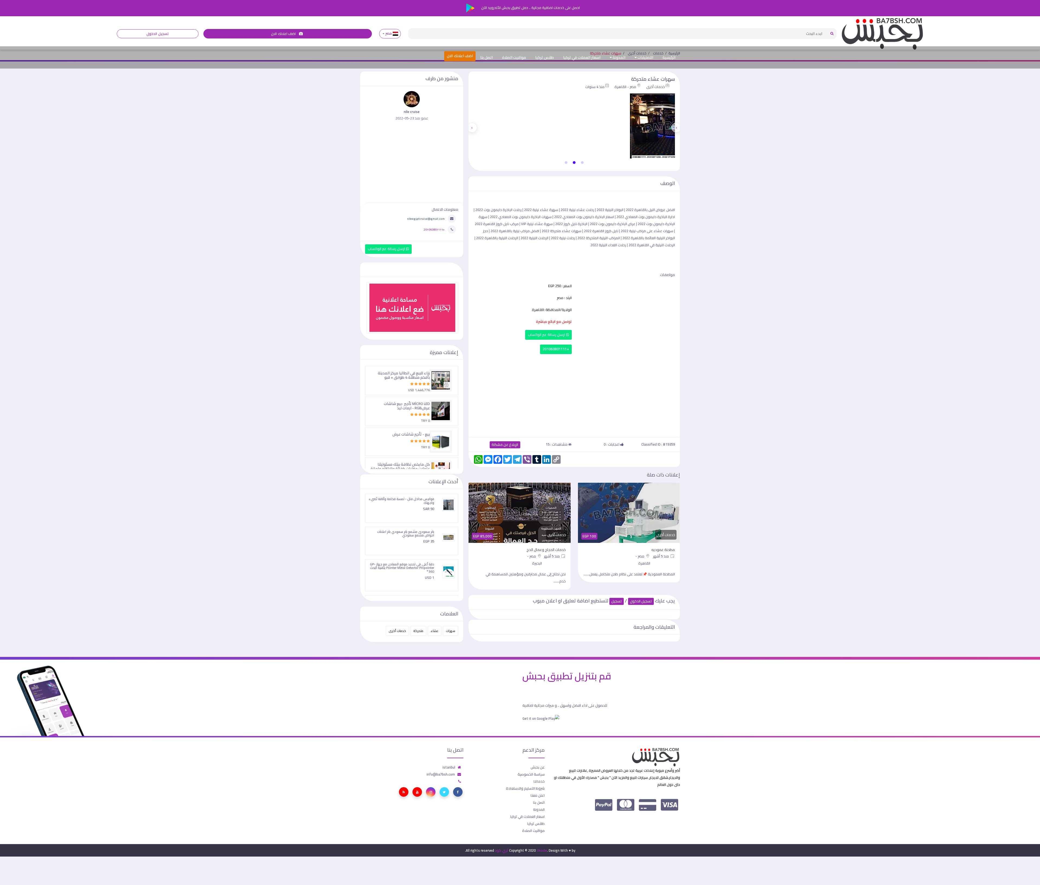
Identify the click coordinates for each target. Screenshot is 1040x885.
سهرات (450, 631)
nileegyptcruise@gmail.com (426, 218)
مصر (388, 33)
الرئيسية (668, 57)
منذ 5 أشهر (661, 556)
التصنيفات (645, 57)
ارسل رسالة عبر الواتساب (547, 334)
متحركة (418, 631)
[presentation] (676, 127)
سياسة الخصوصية (531, 774)
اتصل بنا (486, 57)
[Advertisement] (574, 394)
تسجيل (616, 601)
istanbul (449, 767)
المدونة (618, 57)
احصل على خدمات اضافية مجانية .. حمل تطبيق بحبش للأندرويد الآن (530, 7)
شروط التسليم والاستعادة (525, 788)
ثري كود (501, 850)
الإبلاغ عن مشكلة (505, 444)
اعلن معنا (538, 795)
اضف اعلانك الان (284, 33)
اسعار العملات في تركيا (581, 57)
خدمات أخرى (655, 86)
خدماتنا (539, 781)
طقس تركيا (544, 57)
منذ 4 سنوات (594, 86)
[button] (582, 162)
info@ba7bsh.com (441, 774)
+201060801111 (556, 349)
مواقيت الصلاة (514, 57)
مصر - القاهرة (625, 86)
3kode (542, 850)
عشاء (434, 631)
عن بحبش (538, 767)
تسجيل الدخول (157, 33)
